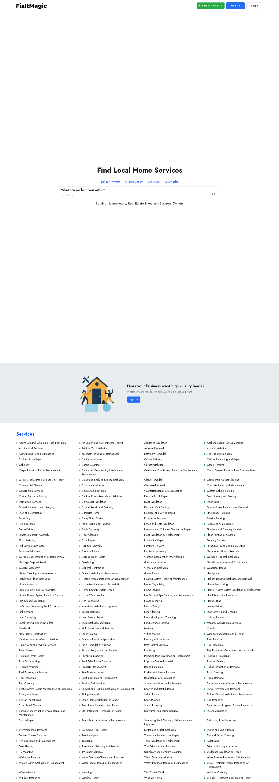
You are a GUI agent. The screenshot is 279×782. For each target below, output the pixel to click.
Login (254, 5)
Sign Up (235, 5)
